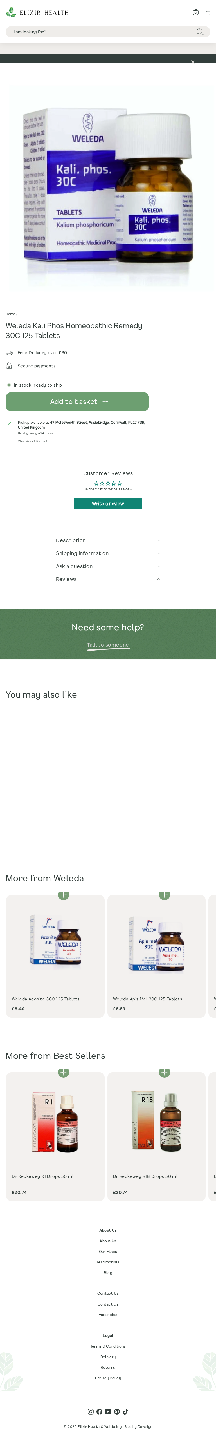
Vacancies (108, 1314)
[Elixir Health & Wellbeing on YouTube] (108, 1412)
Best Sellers (79, 1055)
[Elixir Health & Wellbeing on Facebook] (99, 1412)
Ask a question (74, 566)
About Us (108, 1241)
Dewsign (145, 1426)
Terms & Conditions (108, 1346)
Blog (108, 1272)
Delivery (108, 1357)
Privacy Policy (108, 1378)
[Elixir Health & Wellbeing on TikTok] (126, 1412)
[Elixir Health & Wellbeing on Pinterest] (117, 1412)
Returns (108, 1367)
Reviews (66, 579)
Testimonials (108, 1262)
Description (71, 540)
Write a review (108, 503)
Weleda (68, 878)
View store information (34, 441)
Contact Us (108, 1304)
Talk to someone (108, 645)
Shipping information (82, 553)
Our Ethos (108, 1251)
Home (10, 314)
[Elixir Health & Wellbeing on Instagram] (91, 1412)
